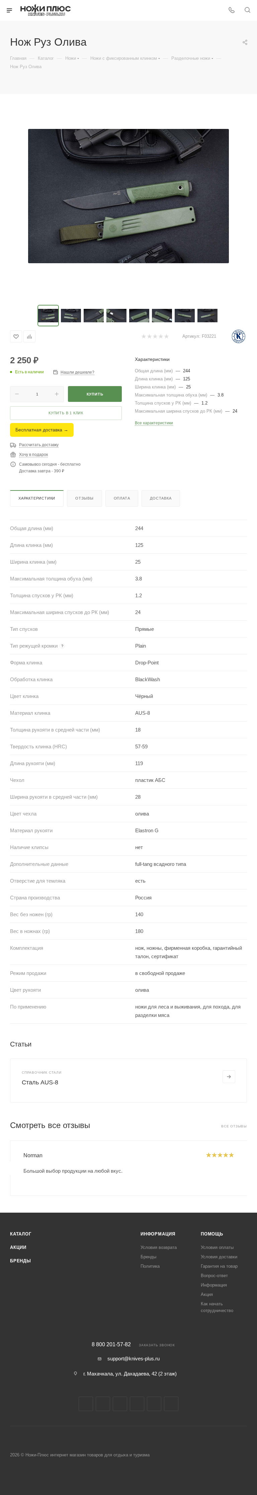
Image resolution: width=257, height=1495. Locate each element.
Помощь (212, 1233)
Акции (18, 1247)
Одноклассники (154, 1404)
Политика (150, 1266)
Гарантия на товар (219, 1266)
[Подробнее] (229, 1076)
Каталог (20, 1233)
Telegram (120, 1404)
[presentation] (10, 1168)
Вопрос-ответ (214, 1275)
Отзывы (84, 498)
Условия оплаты (217, 1247)
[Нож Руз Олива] (128, 196)
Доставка (160, 498)
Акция (207, 1294)
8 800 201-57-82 (111, 1344)
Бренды (20, 1260)
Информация (158, 1233)
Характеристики (36, 498)
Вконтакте (86, 1404)
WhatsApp (171, 1404)
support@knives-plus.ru (133, 1358)
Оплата (122, 498)
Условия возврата (159, 1247)
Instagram (103, 1404)
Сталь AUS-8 (40, 1082)
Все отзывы (234, 1126)
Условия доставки (219, 1256)
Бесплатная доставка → (41, 429)
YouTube (137, 1404)
